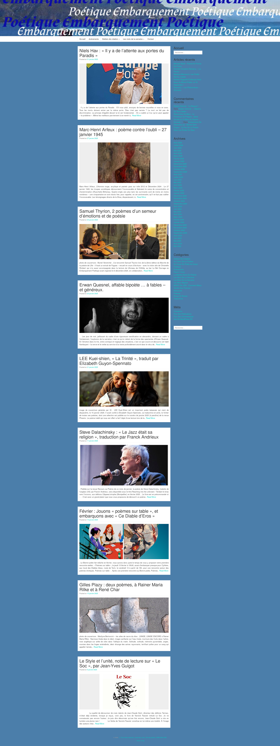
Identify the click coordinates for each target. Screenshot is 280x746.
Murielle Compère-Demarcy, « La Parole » (187, 70)
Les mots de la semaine (133, 39)
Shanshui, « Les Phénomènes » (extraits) (187, 88)
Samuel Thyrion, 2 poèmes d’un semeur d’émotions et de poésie (117, 213)
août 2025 (178, 174)
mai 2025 (177, 182)
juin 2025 (178, 179)
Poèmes (177, 293)
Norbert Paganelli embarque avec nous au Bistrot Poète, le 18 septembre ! (187, 82)
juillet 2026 (178, 145)
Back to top (140, 741)
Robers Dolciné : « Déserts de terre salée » (187, 110)
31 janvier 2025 (92, 59)
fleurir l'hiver (179, 272)
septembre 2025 (180, 171)
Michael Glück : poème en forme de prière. (187, 64)
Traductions (178, 298)
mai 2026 (177, 150)
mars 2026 (178, 155)
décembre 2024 (180, 195)
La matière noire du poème (185, 274)
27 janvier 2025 (92, 138)
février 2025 (179, 190)
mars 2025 (178, 187)
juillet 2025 (178, 177)
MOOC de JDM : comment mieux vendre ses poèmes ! (188, 286)
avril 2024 (178, 214)
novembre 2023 (180, 227)
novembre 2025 (180, 166)
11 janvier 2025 (92, 441)
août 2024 (178, 206)
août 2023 (178, 235)
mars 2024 (178, 217)
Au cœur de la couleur (183, 261)
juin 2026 (178, 147)
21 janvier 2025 (92, 367)
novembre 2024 (180, 198)
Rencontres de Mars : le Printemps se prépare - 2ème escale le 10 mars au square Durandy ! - (186, 118)
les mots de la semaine (184, 277)
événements (94, 39)
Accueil (82, 39)
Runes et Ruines (180, 296)
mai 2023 (177, 240)
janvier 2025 (179, 193)
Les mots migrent (181, 282)
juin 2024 (178, 209)
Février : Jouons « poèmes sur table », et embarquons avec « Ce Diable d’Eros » (118, 513)
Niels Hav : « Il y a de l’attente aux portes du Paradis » (121, 52)
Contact (151, 39)
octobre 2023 (179, 230)
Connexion (178, 311)
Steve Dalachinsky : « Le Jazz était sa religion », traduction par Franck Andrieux (119, 434)
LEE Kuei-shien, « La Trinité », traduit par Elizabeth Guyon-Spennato (118, 360)
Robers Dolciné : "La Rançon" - (186, 106)
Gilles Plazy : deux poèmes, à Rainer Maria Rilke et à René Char (121, 586)
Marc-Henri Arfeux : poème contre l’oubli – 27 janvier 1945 (123, 131)
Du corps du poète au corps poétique (186, 265)
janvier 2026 (179, 161)
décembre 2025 (180, 163)
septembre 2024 (180, 203)
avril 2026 (178, 153)
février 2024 (179, 219)
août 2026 (178, 142)
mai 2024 (177, 211)
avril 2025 (178, 185)
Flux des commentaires (183, 316)
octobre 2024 (179, 201)
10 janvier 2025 (92, 520)
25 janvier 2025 (92, 220)
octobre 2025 (179, 169)
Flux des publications (183, 313)
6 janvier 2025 (92, 669)
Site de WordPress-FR (183, 319)
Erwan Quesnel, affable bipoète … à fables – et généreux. (122, 286)
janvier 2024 (179, 222)
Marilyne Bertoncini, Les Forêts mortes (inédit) (186, 75)
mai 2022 (177, 246)
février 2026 (179, 158)
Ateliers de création (110, 39)
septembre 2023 (180, 232)
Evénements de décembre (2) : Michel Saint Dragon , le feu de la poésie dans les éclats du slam (187, 126)
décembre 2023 (180, 225)
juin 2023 (178, 238)
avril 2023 (178, 243)
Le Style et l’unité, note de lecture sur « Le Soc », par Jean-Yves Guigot (119, 663)
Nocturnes (178, 290)
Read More (136, 115)
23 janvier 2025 (92, 293)
